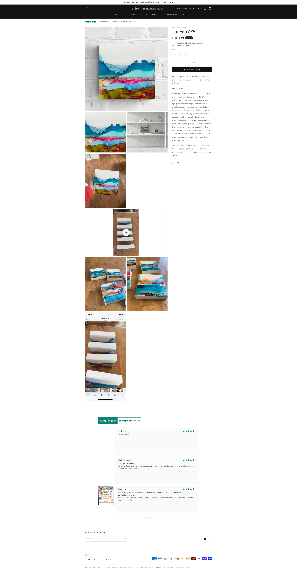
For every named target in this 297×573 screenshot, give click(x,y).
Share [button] (177, 163)
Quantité (175, 50)
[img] (125, 420)
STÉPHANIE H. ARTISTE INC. (97, 567)
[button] (87, 8)
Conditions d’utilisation (182, 567)
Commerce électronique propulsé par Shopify (120, 567)
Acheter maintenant (192, 69)
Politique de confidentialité (164, 567)
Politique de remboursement (144, 567)
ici (194, 152)
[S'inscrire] (123, 538)
